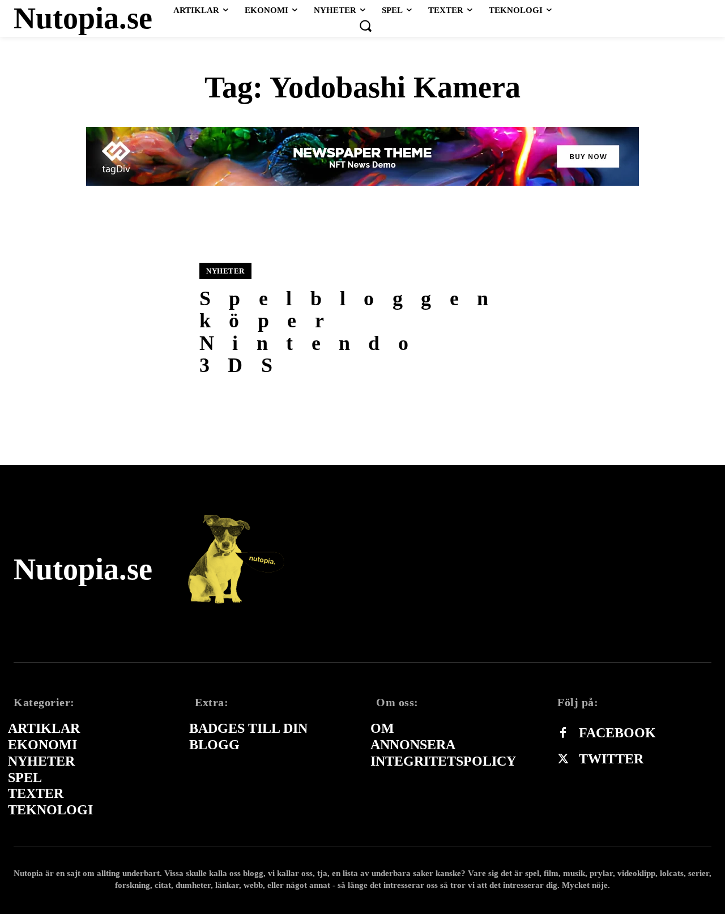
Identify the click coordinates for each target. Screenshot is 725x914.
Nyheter (225, 271)
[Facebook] (563, 733)
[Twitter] (563, 759)
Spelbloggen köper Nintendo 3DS (352, 332)
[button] (365, 25)
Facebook (617, 732)
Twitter (611, 758)
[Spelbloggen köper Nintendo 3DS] (99, 319)
